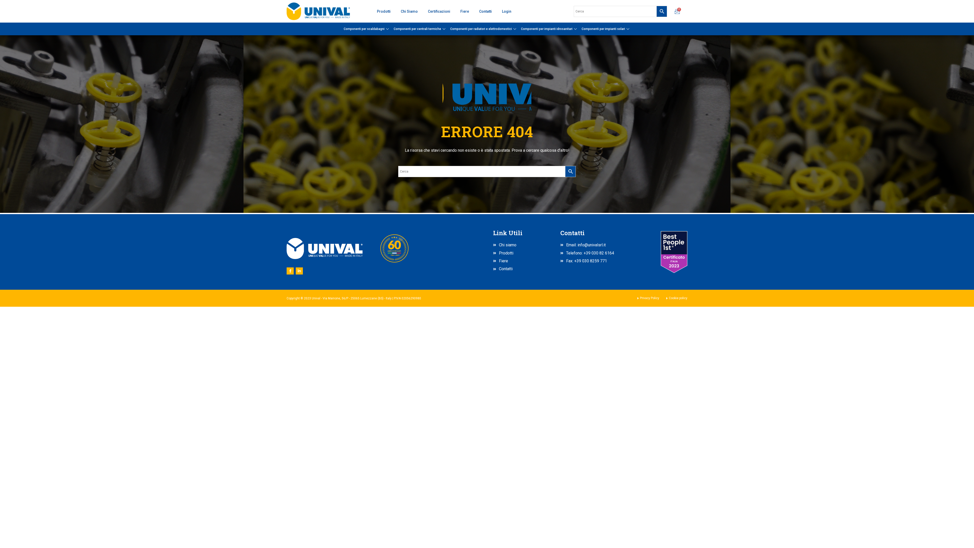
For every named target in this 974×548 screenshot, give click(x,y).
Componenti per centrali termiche (417, 29)
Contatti (485, 11)
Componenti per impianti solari (603, 29)
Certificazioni (439, 11)
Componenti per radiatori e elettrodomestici (481, 29)
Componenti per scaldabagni (364, 29)
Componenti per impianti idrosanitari (546, 29)
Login (506, 11)
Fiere (464, 11)
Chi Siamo (409, 11)
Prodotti (384, 11)
